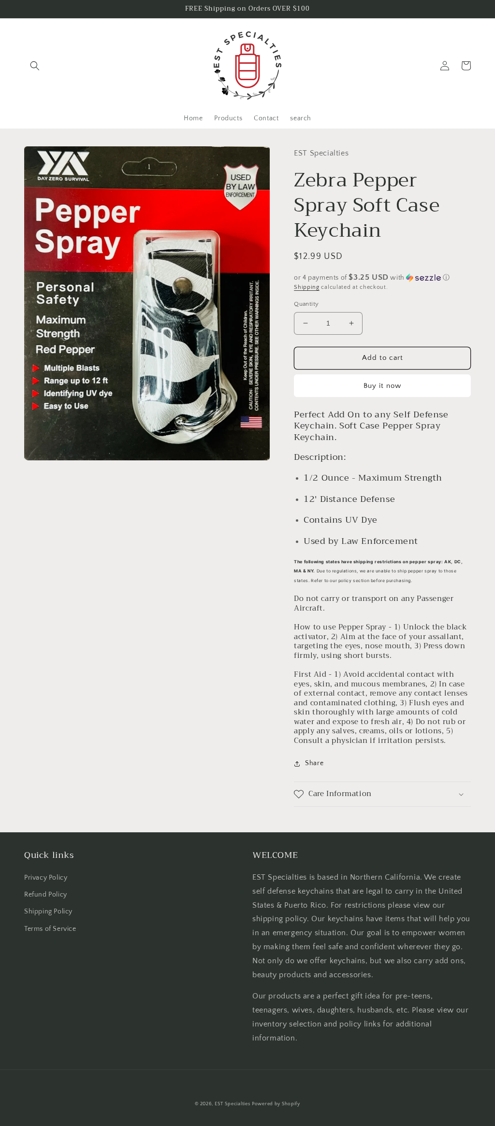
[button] (34, 65)
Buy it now (382, 386)
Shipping (307, 287)
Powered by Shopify (276, 1104)
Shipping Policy (48, 911)
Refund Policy (45, 894)
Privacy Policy (45, 878)
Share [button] (314, 763)
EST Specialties (232, 1104)
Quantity (306, 303)
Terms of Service (50, 929)
